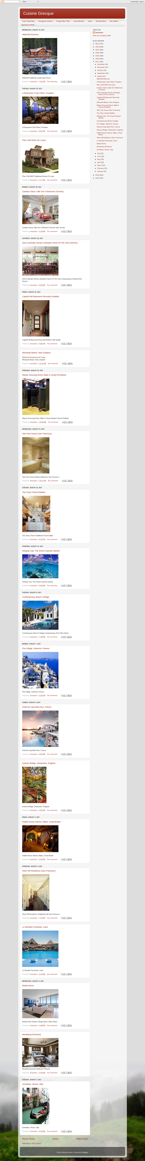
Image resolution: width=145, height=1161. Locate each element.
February (100, 168)
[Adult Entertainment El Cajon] (33, 357)
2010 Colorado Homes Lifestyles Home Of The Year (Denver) (50, 243)
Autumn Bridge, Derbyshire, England (38, 763)
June (99, 156)
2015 (97, 178)
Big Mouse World (28, 25)
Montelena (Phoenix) (31, 1034)
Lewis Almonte (78, 21)
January (100, 171)
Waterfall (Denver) (30, 34)
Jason (90, 21)
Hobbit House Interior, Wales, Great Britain (41, 822)
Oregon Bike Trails (63, 21)
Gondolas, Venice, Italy (32, 1084)
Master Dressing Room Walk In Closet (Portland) (44, 375)
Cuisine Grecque (38, 13)
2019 (97, 56)
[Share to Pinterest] (71, 82)
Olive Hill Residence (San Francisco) (38, 871)
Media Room (28, 985)
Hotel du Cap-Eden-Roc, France (36, 707)
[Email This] (62, 82)
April (99, 162)
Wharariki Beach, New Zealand (36, 353)
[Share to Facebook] (69, 82)
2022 (97, 47)
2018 (97, 59)
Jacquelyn (99, 32)
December (101, 64)
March (99, 165)
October (100, 70)
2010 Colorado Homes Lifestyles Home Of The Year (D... (108, 93)
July (98, 153)
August (100, 76)
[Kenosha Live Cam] (40, 1066)
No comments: (52, 81)
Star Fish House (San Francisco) (37, 434)
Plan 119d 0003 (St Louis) (34, 140)
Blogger (85, 1152)
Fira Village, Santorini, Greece (35, 648)
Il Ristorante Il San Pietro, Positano (38, 93)
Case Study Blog (28, 21)
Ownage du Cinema (45, 21)
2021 (97, 50)
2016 (97, 175)
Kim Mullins (114, 21)
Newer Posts (28, 1139)
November (101, 67)
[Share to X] (66, 82)
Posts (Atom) (36, 1143)
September (101, 73)
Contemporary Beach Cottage (35, 597)
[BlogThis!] (64, 82)
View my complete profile (102, 35)
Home (55, 1139)
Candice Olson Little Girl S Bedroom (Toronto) (43, 191)
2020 (97, 53)
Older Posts (82, 1139)
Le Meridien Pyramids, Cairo (35, 927)
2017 (97, 62)
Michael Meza (101, 21)
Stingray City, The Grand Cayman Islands (41, 551)
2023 (97, 44)
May (99, 159)
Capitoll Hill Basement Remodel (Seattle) (40, 296)
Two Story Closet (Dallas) (33, 492)
